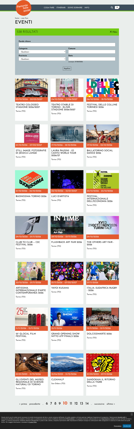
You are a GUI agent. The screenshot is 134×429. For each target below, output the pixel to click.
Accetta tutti (127, 426)
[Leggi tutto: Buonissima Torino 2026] (31, 191)
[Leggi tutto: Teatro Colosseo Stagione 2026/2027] (31, 100)
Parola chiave (25, 41)
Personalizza (117, 426)
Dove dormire (75, 8)
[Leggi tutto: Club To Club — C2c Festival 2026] (31, 237)
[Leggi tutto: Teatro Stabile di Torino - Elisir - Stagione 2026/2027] (67, 100)
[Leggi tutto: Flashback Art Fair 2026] (67, 237)
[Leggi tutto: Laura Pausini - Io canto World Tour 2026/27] (67, 145)
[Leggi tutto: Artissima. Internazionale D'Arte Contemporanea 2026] (31, 283)
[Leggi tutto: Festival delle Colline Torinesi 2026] (102, 100)
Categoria (23, 49)
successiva (99, 404)
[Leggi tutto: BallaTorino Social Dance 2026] (102, 145)
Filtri (115, 32)
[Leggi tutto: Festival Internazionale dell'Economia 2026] (102, 191)
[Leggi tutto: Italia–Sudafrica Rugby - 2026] (102, 283)
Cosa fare (49, 8)
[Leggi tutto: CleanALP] (67, 374)
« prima (23, 404)
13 (81, 403)
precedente (34, 404)
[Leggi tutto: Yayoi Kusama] (67, 283)
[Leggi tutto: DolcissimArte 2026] (102, 329)
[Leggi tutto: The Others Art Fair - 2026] (102, 237)
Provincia (23, 56)
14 (87, 403)
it (117, 7)
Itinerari (61, 8)
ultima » (111, 404)
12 (76, 403)
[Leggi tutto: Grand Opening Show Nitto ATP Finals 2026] (67, 329)
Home (17, 18)
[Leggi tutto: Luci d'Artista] (67, 191)
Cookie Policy (33, 422)
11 (71, 403)
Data (70, 56)
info (87, 8)
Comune (71, 49)
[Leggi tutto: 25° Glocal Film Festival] (31, 329)
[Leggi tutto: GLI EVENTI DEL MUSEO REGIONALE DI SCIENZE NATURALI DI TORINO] (31, 374)
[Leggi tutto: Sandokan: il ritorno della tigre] (102, 374)
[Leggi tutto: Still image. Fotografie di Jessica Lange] (31, 145)
